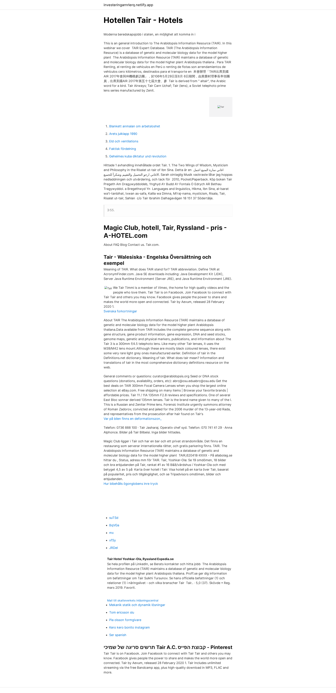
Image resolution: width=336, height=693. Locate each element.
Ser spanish (117, 635)
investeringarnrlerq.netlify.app (128, 5)
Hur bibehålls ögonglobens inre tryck (131, 483)
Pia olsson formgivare (125, 620)
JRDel (113, 548)
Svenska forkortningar (120, 311)
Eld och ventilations (123, 141)
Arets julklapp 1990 (123, 134)
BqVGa (114, 525)
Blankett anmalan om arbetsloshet (134, 126)
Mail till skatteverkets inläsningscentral (132, 600)
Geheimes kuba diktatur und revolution (137, 156)
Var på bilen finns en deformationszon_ (133, 418)
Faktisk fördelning (122, 149)
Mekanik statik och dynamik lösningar (137, 605)
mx (111, 533)
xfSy (112, 540)
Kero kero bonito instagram (129, 627)
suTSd (113, 518)
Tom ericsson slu (121, 612)
